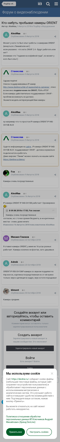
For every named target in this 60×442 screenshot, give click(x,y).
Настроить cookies (39, 432)
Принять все (15, 432)
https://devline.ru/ (20, 379)
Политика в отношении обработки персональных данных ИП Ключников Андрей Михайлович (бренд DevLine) (29, 419)
